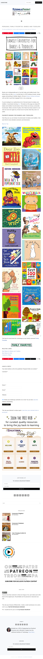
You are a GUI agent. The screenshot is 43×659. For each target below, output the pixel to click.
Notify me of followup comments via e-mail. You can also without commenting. (20, 400)
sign (15, 94)
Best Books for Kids (7, 353)
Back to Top (5, 124)
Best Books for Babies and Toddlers (11, 351)
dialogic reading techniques (33, 96)
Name (4, 385)
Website (4, 395)
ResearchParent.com (21, 12)
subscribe (35, 399)
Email (4, 390)
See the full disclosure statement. (16, 607)
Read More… (31, 632)
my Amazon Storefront (24, 609)
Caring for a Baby (6, 355)
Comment (5, 371)
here (19, 104)
